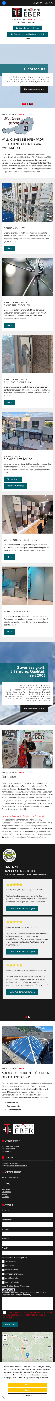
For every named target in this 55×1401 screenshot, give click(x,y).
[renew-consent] (3, 1398)
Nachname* (7, 1220)
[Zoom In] (5, 1335)
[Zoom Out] (5, 1339)
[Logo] (26, 12)
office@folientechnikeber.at (17, 1166)
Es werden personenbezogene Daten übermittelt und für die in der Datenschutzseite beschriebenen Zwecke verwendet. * (27, 1314)
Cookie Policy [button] (36, 1375)
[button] (27, 28)
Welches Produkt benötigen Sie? (15, 1258)
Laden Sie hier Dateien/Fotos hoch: (16, 1286)
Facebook (5, 1197)
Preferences (27, 1395)
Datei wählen (8, 1290)
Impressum (6, 1189)
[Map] (27, 1358)
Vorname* (6, 1210)
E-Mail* (5, 1248)
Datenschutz (6, 1192)
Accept (27, 1385)
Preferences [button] (44, 1378)
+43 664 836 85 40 (45, 3)
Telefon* (5, 1239)
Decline (27, 1390)
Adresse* (5, 1229)
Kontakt (5, 1194)
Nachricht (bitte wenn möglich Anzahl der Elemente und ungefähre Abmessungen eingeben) (24, 1293)
